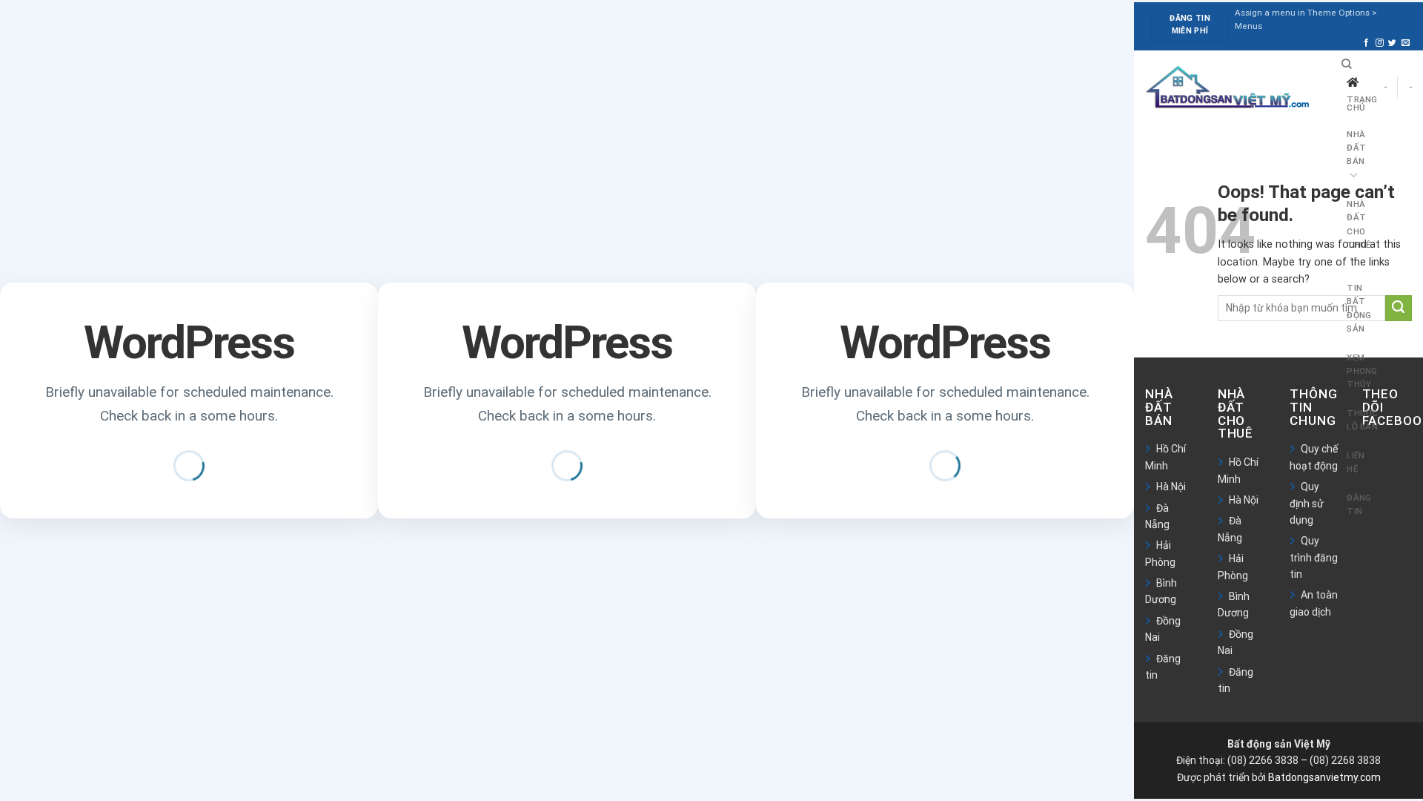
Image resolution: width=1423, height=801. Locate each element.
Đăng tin (1359, 504)
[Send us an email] (1406, 43)
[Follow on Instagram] (1380, 43)
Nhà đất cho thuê (1358, 224)
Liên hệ (1355, 462)
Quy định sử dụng (1307, 503)
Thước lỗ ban (1362, 420)
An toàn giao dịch (1314, 603)
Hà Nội (1171, 486)
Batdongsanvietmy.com (1324, 777)
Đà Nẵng (1157, 516)
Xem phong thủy (1362, 371)
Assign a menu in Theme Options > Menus (1306, 19)
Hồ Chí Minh (1165, 457)
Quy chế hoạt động (1314, 457)
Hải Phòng (1160, 553)
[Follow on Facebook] (1366, 43)
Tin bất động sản (1359, 308)
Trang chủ (1362, 103)
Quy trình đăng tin (1314, 557)
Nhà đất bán (1356, 148)
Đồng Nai (1163, 629)
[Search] (1346, 64)
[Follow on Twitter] (1392, 43)
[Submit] (1398, 308)
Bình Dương (1161, 591)
